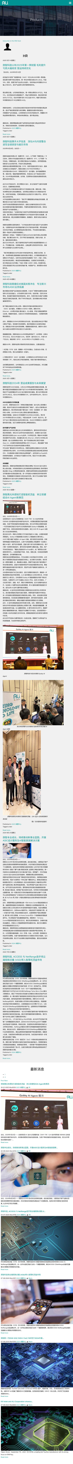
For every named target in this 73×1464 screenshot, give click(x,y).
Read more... (7, 134)
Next (6, 1080)
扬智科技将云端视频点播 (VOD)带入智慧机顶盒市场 (21, 1275)
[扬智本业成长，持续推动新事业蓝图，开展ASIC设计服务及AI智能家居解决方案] (17, 850)
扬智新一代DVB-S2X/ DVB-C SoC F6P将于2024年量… (22, 1338)
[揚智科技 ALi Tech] (5, 3)
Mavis (30, 1278)
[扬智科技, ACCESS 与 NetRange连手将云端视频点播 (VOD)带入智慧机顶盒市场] (17, 970)
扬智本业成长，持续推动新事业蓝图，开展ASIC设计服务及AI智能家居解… (29, 1148)
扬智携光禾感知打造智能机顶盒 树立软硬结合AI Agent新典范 (25, 1084)
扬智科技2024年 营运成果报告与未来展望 (24, 383)
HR (29, 1087)
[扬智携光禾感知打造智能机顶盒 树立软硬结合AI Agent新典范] (17, 507)
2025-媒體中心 (16, 128)
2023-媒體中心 (21, 1405)
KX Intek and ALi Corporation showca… (17, 1402)
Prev (2, 1080)
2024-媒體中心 (16, 943)
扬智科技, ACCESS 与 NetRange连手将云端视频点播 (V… (23, 1211)
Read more (4, 1142)
